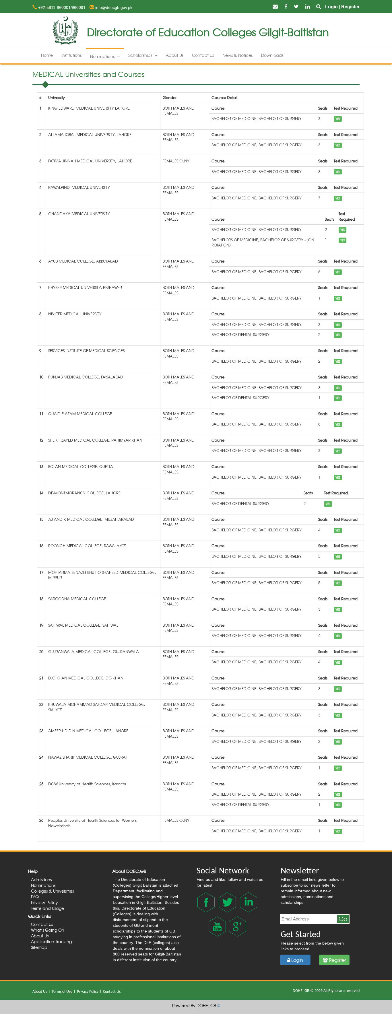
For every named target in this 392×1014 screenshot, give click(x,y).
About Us (174, 55)
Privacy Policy (88, 992)
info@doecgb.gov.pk (113, 7)
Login (331, 6)
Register (350, 6)
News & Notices (237, 55)
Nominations (103, 56)
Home (47, 55)
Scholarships (140, 55)
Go (343, 919)
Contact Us (203, 55)
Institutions (71, 55)
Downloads (272, 55)
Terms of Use (62, 992)
